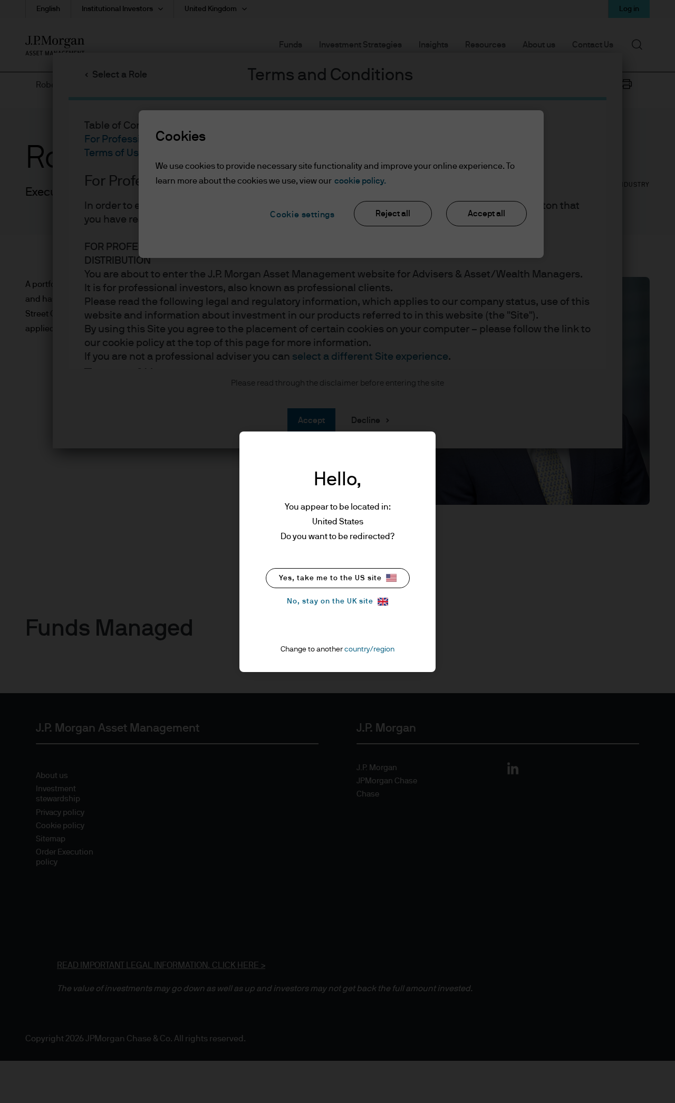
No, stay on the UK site (330, 601)
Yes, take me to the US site (330, 578)
